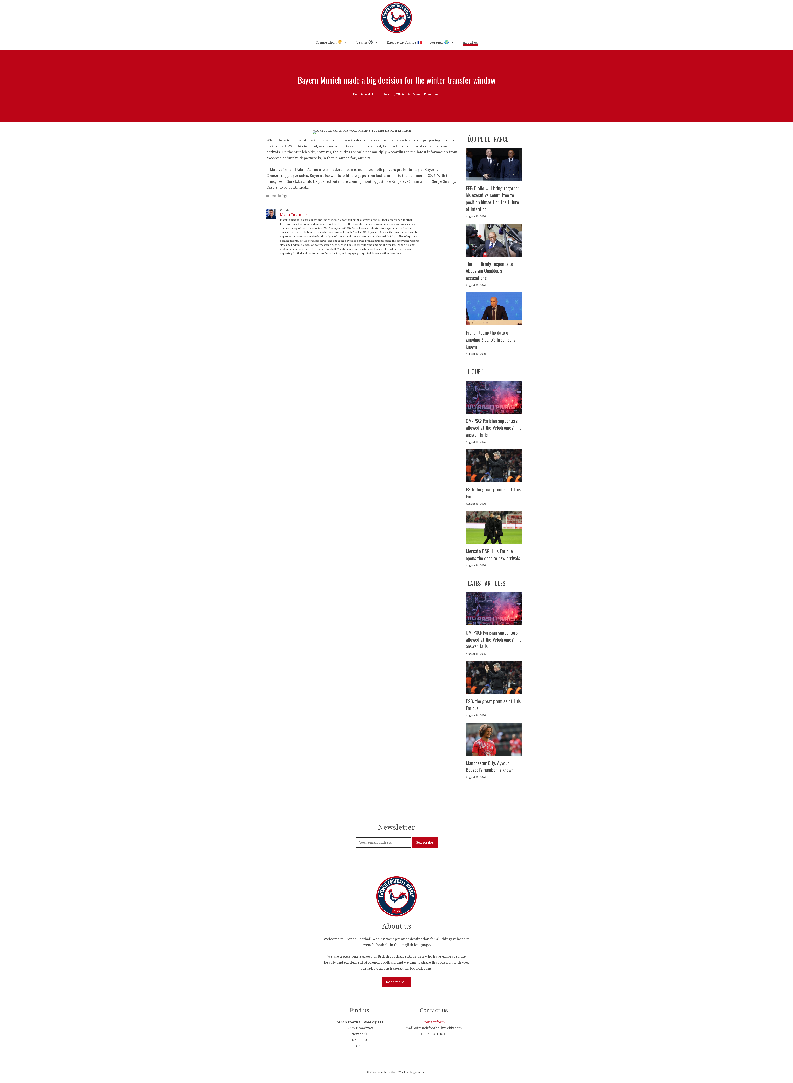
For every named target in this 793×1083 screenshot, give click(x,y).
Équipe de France (488, 139)
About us (470, 42)
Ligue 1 (476, 371)
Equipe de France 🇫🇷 (404, 42)
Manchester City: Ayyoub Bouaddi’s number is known (490, 766)
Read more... (396, 982)
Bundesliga (279, 196)
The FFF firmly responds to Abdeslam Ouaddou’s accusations (489, 270)
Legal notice (418, 1072)
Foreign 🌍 (439, 42)
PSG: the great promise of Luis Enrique (493, 492)
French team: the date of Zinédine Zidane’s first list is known (490, 339)
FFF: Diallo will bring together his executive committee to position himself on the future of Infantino (492, 198)
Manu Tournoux (293, 214)
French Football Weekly (392, 1072)
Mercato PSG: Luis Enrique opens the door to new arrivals (493, 554)
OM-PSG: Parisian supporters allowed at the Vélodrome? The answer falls (493, 427)
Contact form (434, 1022)
